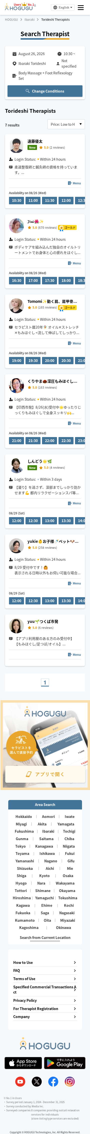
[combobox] (66, 124)
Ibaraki (29, 19)
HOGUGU (11, 19)
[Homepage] (18, 8)
